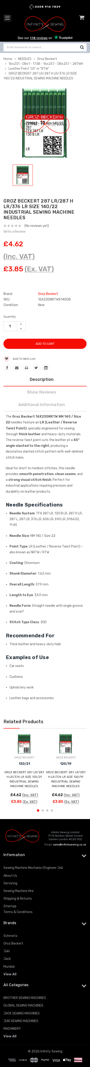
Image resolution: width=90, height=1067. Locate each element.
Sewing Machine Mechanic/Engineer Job (33, 868)
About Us (10, 876)
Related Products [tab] (23, 721)
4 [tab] (52, 810)
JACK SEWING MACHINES (21, 1013)
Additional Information (41, 404)
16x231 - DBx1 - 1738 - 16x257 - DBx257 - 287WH (46, 64)
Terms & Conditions (18, 912)
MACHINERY (12, 1029)
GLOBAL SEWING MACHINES (23, 1006)
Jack (7, 959)
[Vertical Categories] (7, 18)
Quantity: (9, 316)
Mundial (9, 967)
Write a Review (14, 232)
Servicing (10, 883)
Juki (6, 951)
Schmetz (10, 936)
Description (42, 379)
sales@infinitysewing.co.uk (69, 844)
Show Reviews (41, 392)
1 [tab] (38, 810)
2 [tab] (43, 810)
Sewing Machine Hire (18, 891)
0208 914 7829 (47, 6)
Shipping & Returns (17, 899)
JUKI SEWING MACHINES (20, 1021)
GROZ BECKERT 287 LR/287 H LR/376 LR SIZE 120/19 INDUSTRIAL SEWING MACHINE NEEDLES (66, 779)
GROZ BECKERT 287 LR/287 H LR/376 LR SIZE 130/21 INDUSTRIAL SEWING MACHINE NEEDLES (24, 779)
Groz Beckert (47, 59)
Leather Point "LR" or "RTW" (29, 69)
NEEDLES (24, 59)
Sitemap (9, 906)
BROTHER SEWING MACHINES (24, 998)
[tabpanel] (23, 176)
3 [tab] (47, 810)
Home (7, 59)
